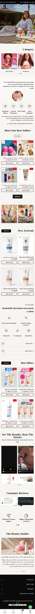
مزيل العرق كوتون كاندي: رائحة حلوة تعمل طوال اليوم (18, 557)
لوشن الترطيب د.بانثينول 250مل (8, 421)
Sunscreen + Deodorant (26, 389)
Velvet (27, 220)
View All (6, 231)
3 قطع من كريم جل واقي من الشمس (24, 421)
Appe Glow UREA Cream (26, 257)
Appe (10, 220)
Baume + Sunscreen (11, 389)
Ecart (17, 603)
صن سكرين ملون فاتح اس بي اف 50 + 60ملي (21, 185)
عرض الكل (17, 196)
